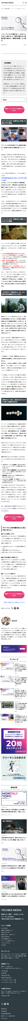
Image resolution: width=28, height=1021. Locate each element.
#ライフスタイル (18, 698)
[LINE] (15, 608)
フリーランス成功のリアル (7, 941)
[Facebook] (18, 608)
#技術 (16, 956)
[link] (14, 668)
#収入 (2, 954)
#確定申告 (20, 956)
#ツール (14, 958)
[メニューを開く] (26, 3)
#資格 (22, 954)
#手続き (6, 958)
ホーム (2, 8)
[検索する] (23, 3)
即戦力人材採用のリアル (7, 930)
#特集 (9, 958)
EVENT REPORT (5, 936)
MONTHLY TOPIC (5, 932)
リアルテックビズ (5, 943)
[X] (12, 608)
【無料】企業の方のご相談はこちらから (14, 602)
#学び (25, 45)
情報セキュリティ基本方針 (7, 1016)
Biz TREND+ (4, 928)
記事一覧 (7, 8)
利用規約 (3, 1011)
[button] (14, 100)
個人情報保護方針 (5, 1013)
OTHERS (3, 945)
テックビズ (4, 508)
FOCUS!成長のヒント (6, 939)
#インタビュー (18, 724)
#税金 (5, 956)
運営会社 (3, 1008)
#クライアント (10, 956)
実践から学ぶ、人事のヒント (8, 934)
